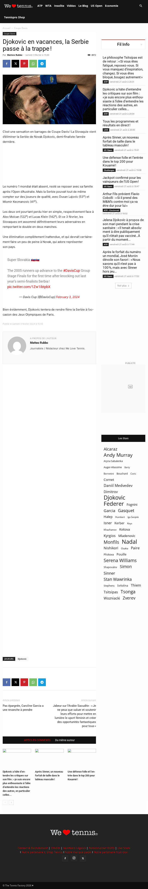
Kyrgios (110, 536)
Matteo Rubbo (14, 54)
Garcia (109, 511)
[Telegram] (42, 64)
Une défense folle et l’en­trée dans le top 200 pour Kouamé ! (81, 775)
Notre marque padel (78, 852)
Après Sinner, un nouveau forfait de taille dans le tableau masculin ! (49, 775)
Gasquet (126, 510)
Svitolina (122, 585)
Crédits (55, 848)
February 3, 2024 (68, 297)
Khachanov (110, 529)
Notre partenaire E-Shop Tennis (42, 852)
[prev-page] (5, 802)
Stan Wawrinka (118, 579)
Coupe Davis (9, 33)
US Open (96, 6)
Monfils (111, 542)
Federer (114, 503)
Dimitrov (111, 492)
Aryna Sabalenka (113, 461)
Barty (127, 467)
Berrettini (109, 473)
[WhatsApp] (33, 64)
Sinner (109, 573)
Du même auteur (65, 740)
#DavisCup (71, 270)
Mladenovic (126, 536)
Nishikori (111, 548)
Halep (108, 517)
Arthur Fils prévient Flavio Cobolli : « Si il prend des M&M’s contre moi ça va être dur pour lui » (121, 200)
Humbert (120, 517)
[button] (140, 6)
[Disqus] (49, 504)
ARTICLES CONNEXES (37, 740)
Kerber (119, 523)
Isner (108, 523)
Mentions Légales (74, 848)
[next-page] (11, 802)
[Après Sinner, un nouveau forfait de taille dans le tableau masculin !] (49, 758)
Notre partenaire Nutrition (111, 852)
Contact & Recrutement (33, 848)
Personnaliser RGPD (101, 848)
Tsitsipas (111, 592)
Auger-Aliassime (113, 467)
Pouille (121, 554)
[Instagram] (74, 858)
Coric (133, 473)
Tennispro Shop (14, 17)
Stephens (109, 585)
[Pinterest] (24, 64)
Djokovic (22, 658)
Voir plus (122, 285)
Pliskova (109, 554)
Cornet (109, 480)
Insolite (59, 6)
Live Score (124, 848)
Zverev (129, 598)
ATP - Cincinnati (111, 210)
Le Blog (83, 6)
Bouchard (122, 473)
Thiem (136, 585)
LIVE (106, 129)
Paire (135, 548)
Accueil (6, 28)
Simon (126, 566)
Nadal (129, 542)
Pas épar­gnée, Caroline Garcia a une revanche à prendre (23, 708)
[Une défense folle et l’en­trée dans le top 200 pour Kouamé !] (82, 758)
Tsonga (128, 592)
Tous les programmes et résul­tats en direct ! (120, 123)
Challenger (109, 170)
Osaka (124, 548)
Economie (111, 6)
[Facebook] (6, 64)
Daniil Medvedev (118, 486)
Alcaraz (110, 449)
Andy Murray (118, 455)
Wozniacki (112, 598)
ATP (40, 6)
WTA (48, 6)
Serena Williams (120, 560)
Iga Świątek (133, 517)
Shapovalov (110, 567)
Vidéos (71, 6)
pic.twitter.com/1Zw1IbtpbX (28, 287)
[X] (15, 64)
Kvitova (124, 529)
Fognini (132, 504)
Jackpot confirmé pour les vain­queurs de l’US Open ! (122, 179)
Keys (129, 523)
